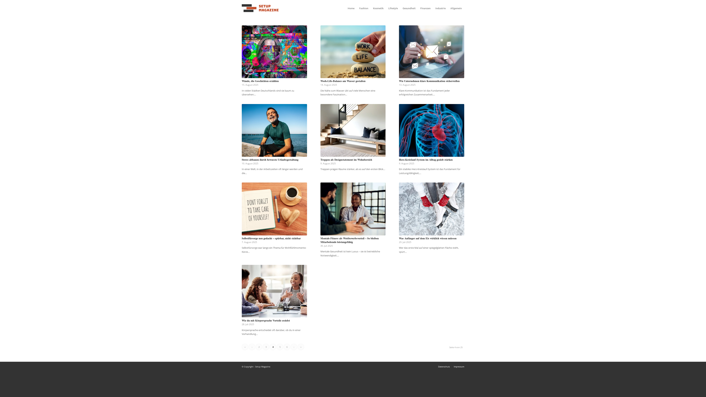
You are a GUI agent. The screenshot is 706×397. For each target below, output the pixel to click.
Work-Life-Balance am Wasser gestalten (343, 81)
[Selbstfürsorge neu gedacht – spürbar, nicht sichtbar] (274, 209)
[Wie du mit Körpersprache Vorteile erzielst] (274, 291)
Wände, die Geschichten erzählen (260, 81)
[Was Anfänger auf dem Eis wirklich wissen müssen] (431, 209)
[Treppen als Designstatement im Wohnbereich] (353, 130)
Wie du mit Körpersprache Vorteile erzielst (266, 320)
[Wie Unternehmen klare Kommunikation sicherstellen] (431, 51)
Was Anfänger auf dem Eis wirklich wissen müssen (428, 238)
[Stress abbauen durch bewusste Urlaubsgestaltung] (274, 130)
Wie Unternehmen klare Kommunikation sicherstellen (429, 81)
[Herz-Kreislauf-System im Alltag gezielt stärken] (431, 130)
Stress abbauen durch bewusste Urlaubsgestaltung (270, 160)
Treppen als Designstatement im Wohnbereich (346, 160)
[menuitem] (351, 8)
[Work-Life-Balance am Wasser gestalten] (353, 51)
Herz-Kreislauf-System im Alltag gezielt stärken (426, 160)
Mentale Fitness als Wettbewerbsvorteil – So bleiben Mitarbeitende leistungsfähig (349, 240)
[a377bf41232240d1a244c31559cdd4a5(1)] (260, 8)
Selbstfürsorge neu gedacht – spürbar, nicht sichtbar (271, 238)
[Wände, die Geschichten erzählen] (274, 51)
